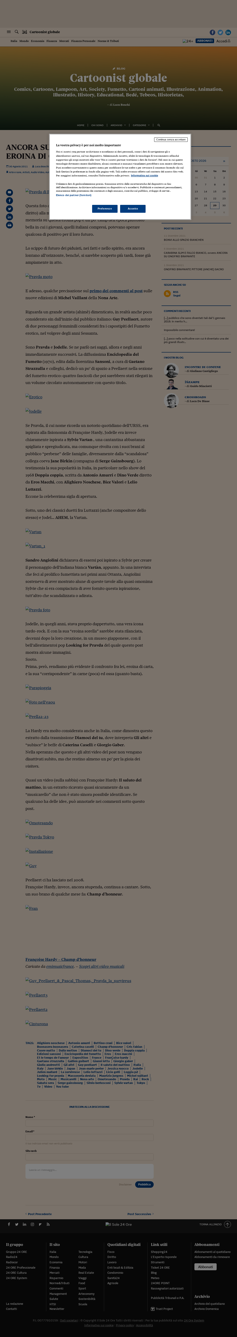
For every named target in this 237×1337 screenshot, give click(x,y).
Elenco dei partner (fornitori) (73, 195)
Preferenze (105, 208)
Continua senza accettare (171, 139)
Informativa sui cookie (144, 175)
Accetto (133, 208)
